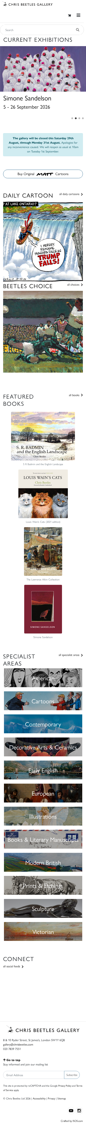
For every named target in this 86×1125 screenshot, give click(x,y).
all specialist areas (69, 655)
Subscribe (71, 1075)
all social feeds (12, 966)
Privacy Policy (64, 1085)
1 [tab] (72, 118)
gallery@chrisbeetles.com (18, 1044)
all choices (73, 284)
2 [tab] (76, 118)
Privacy (51, 1098)
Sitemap (61, 1098)
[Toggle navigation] (78, 15)
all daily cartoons (69, 194)
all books (74, 395)
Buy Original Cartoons (43, 173)
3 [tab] (79, 118)
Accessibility (39, 1098)
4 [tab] (83, 118)
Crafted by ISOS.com (72, 1121)
